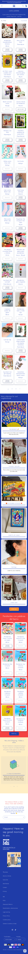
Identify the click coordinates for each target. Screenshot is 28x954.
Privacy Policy (6, 915)
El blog (5, 891)
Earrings (14, 567)
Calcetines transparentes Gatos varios (20, 373)
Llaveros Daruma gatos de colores (20, 72)
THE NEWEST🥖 (14, 429)
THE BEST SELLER (14, 466)
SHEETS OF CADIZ (14, 535)
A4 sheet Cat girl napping (7, 372)
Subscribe (5, 879)
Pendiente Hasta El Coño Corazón (20, 638)
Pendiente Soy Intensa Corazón (20, 665)
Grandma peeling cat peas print (20, 132)
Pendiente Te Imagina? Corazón (20, 720)
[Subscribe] (23, 817)
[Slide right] (17, 786)
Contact (5, 887)
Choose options (7, 50)
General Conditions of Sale (9, 923)
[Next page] (19, 388)
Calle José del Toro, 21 (9, 847)
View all (14, 609)
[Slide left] (10, 786)
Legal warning (6, 912)
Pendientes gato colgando (20, 281)
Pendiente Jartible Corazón (20, 693)
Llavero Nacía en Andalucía (20, 102)
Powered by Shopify (21, 949)
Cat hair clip (7, 339)
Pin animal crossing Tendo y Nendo (7, 251)
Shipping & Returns (8, 904)
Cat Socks (20, 161)
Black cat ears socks (7, 102)
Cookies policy (6, 919)
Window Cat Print (7, 131)
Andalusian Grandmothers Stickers (7, 42)
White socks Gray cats (7, 162)
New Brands (6, 883)
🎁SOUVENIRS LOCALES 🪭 (14, 503)
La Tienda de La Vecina (11, 949)
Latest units (13, 602)
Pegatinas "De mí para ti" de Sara (20, 220)
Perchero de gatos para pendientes (21, 251)
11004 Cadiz (6, 849)
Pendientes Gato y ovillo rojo (21, 310)
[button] (1, 6)
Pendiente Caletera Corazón (7, 693)
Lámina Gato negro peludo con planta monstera (20, 342)
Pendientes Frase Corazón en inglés (7, 638)
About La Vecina (7, 876)
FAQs (4, 900)
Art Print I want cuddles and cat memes (7, 72)
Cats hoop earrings (20, 191)
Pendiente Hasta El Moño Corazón (7, 720)
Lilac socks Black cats (7, 191)
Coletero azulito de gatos (7, 310)
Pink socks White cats (7, 219)
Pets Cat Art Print (20, 41)
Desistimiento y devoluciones (10, 908)
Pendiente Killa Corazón (7, 665)
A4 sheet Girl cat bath (7, 281)
